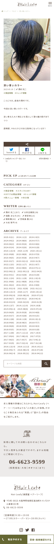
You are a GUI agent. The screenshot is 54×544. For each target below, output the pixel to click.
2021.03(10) (9, 288)
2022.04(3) (36, 271)
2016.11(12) (23, 346)
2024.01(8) (34, 247)
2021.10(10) (35, 278)
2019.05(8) (21, 312)
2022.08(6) (21, 267)
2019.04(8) (34, 312)
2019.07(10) (36, 309)
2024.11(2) (21, 237)
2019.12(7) (9, 305)
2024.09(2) (9, 240)
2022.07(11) (35, 267)
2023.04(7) (34, 257)
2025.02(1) (9, 237)
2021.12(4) (9, 278)
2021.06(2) (9, 285)
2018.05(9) (21, 326)
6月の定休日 (44, 158)
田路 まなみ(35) (13, 215)
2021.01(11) (36, 288)
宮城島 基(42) (26, 219)
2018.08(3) (21, 322)
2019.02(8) (21, 315)
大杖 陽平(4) (11, 222)
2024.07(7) (34, 240)
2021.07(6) (34, 281)
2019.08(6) (22, 309)
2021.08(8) (21, 281)
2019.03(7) (9, 315)
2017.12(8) (9, 332)
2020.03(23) (9, 302)
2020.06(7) (9, 298)
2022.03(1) (9, 274)
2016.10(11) (37, 346)
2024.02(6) (21, 247)
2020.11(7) (22, 291)
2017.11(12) (22, 332)
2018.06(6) (9, 326)
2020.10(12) (36, 291)
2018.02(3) (21, 329)
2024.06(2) (9, 244)
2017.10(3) (35, 332)
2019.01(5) (34, 315)
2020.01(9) (36, 302)
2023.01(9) (35, 261)
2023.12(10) (9, 250)
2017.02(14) (22, 343)
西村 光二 (22, 89)
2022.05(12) (23, 271)
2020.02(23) (23, 302)
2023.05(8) (21, 257)
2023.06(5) (9, 257)
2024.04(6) (34, 244)
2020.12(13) (9, 291)
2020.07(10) (37, 295)
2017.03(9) (9, 343)
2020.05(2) (21, 298)
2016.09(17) (9, 349)
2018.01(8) (34, 329)
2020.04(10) (35, 298)
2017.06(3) (9, 339)
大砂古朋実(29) (31, 212)
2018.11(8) (21, 319)
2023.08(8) (21, 254)
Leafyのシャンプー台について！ (15, 159)
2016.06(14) (9, 353)
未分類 (26, 197)
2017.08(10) (22, 336)
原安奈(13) (30, 215)
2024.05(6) (21, 244)
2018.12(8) (9, 319)
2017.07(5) (35, 336)
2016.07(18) (37, 349)
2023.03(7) (9, 261)
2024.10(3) (34, 237)
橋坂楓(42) (11, 219)
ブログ (14, 11)
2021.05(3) (21, 285)
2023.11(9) (22, 250)
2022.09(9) (9, 267)
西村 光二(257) (13, 212)
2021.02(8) (22, 288)
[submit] (46, 363)
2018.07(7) (34, 322)
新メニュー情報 (12, 197)
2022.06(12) (9, 271)
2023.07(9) (34, 254)
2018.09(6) (9, 322)
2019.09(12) (9, 309)
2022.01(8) (34, 274)
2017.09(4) (9, 336)
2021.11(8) (21, 278)
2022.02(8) (21, 274)
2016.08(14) (23, 349)
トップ (6, 11)
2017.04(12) (35, 339)
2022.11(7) (21, 264)
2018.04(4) (34, 326)
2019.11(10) (22, 305)
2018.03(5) (9, 329)
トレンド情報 (21, 93)
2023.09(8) (9, 254)
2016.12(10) (9, 346)
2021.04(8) (34, 285)
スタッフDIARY (24, 190)
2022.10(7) (34, 264)
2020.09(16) (9, 295)
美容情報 (9, 93)
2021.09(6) (9, 281)
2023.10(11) (36, 250)
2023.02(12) (22, 261)
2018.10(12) (35, 319)
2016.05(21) (23, 353)
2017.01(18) (36, 343)
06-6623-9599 (14, 507)
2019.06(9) (9, 312)
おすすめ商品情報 (13, 194)
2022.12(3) (9, 264)
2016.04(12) (37, 353)
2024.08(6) (21, 240)
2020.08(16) (23, 295)
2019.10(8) (35, 305)
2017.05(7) (21, 339)
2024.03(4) (9, 247)
